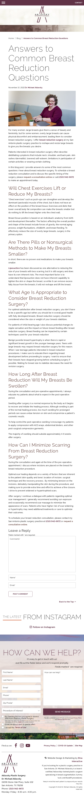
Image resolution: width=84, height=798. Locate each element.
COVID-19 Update (65, 746)
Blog (19, 38)
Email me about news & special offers (20, 724)
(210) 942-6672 (16, 788)
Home (11, 38)
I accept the (9, 727)
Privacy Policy (77, 718)
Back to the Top (66, 602)
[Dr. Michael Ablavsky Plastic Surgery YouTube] (28, 745)
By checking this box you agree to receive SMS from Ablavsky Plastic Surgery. (22, 718)
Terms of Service (62, 719)
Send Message (62, 712)
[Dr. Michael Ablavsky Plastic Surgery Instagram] (22, 745)
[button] (3, 2)
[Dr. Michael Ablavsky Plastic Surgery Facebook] (16, 745)
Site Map (78, 746)
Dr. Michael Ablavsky (33, 88)
